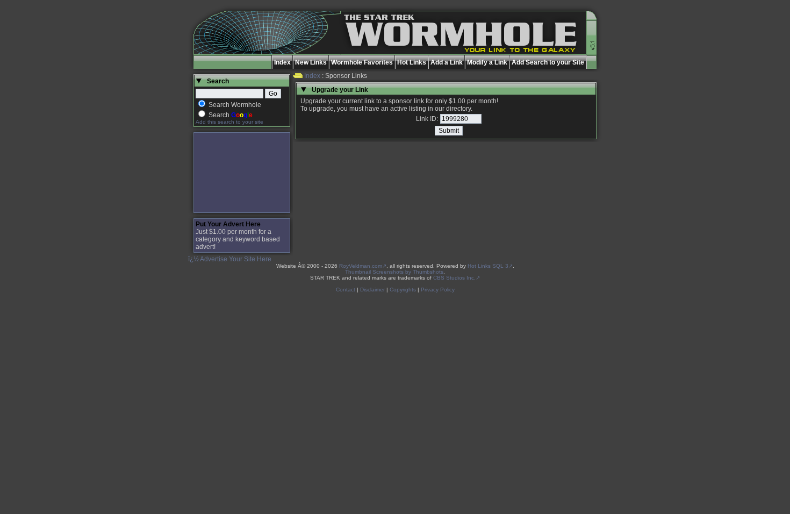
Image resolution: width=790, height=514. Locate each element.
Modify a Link (487, 62)
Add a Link (446, 62)
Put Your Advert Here (228, 224)
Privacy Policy (438, 289)
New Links (311, 62)
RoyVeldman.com (360, 266)
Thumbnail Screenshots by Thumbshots (394, 272)
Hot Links (411, 62)
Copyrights (403, 289)
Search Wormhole (235, 105)
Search (231, 115)
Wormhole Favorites (362, 62)
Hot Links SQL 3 (488, 266)
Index (282, 62)
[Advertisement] (241, 172)
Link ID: (427, 119)
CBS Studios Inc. (454, 278)
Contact (345, 289)
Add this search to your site (229, 122)
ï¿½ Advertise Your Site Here (229, 259)
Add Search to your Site (548, 62)
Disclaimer (372, 289)
